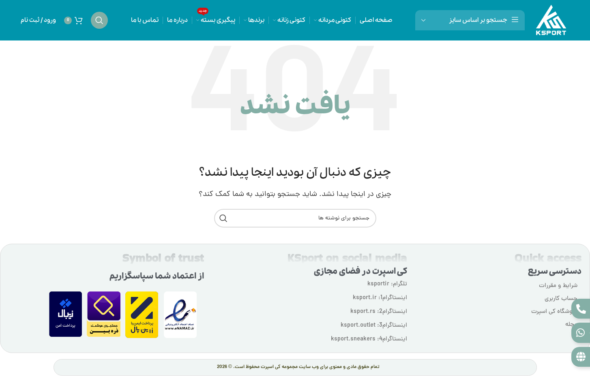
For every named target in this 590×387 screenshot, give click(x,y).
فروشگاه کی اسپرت (554, 312)
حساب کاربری (561, 299)
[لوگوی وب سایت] (551, 20)
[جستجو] (99, 20)
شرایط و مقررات (558, 286)
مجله (571, 325)
